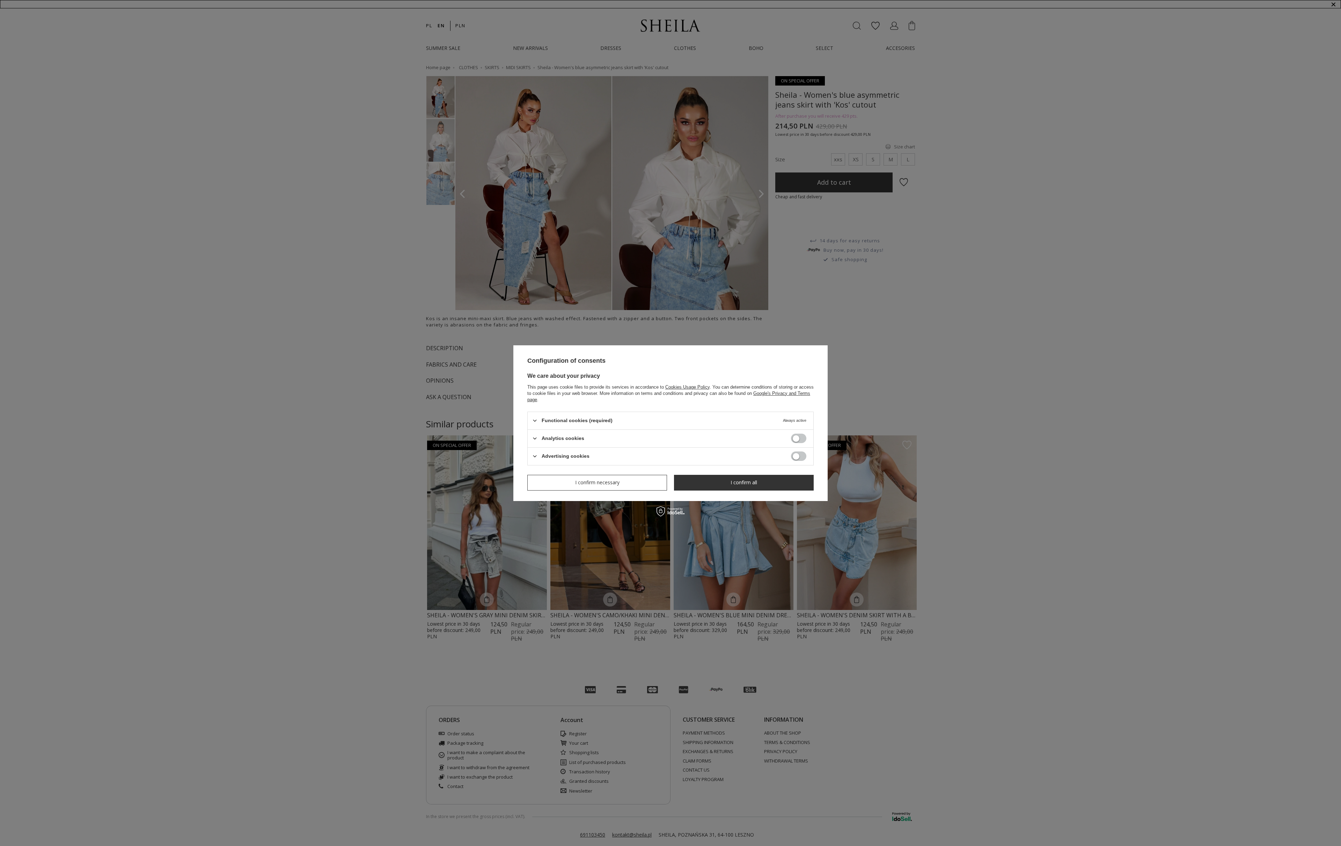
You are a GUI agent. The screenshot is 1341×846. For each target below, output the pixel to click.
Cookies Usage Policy (687, 386)
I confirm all (744, 482)
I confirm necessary (597, 482)
